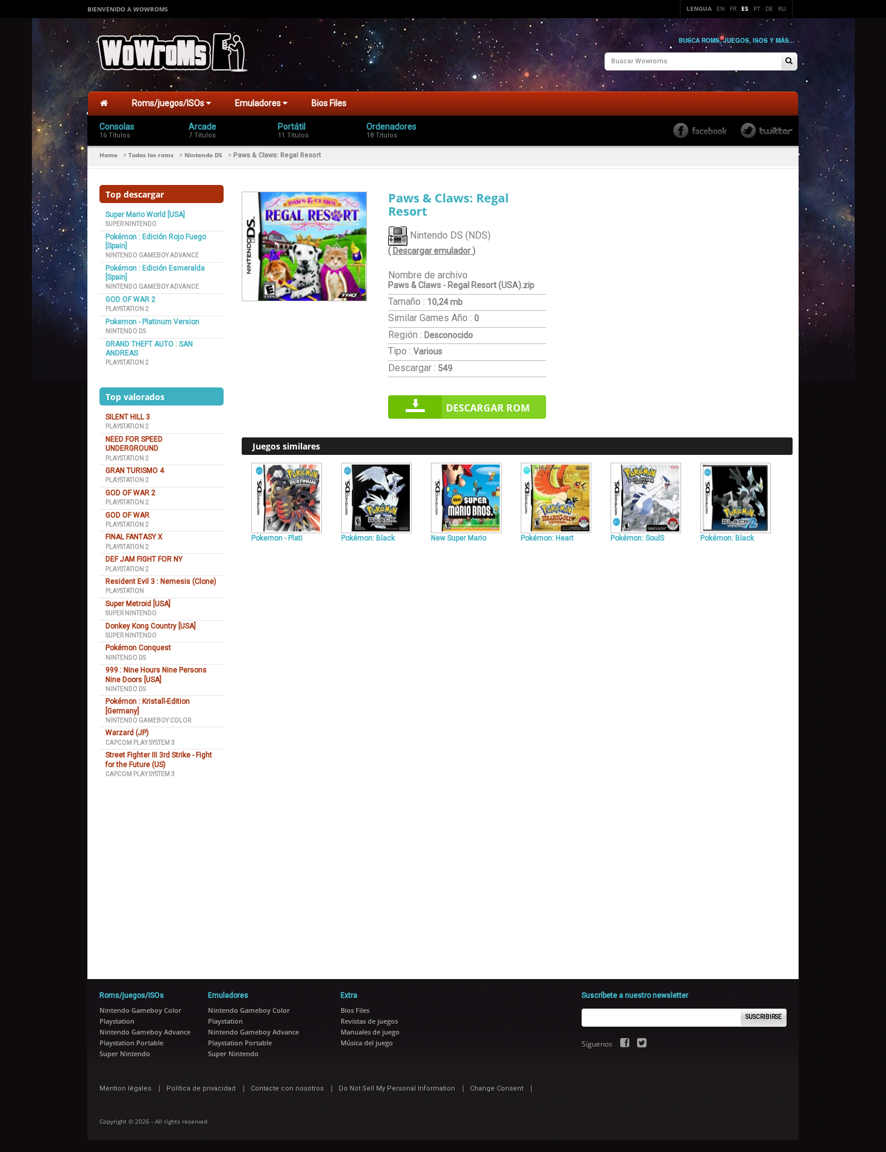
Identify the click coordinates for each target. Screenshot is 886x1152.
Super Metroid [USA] (138, 603)
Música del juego (367, 1042)
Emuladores (259, 103)
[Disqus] (517, 711)
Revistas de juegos (369, 1020)
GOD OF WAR (127, 515)
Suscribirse (764, 1016)
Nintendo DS (203, 155)
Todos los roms (151, 155)
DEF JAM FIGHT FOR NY (144, 559)
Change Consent (496, 1088)
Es (745, 8)
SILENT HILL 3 (127, 417)
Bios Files (329, 103)
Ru (782, 8)
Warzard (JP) (127, 732)
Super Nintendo (131, 224)
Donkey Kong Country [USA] (150, 626)
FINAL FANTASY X (134, 537)
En (721, 8)
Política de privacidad (201, 1088)
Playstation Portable (131, 1042)
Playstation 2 (127, 308)
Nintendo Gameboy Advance (152, 255)
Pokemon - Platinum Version (152, 322)
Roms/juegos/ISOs (169, 103)
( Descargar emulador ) (432, 250)
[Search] (789, 61)
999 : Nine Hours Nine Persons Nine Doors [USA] (156, 674)
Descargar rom (488, 408)
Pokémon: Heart (547, 538)
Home (108, 155)
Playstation (124, 590)
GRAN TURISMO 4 (134, 470)
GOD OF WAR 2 (130, 299)
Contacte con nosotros (287, 1088)
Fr (733, 8)
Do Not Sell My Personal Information (397, 1088)
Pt (757, 8)
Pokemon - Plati (277, 538)
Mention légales (125, 1088)
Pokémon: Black (368, 538)
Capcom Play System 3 (140, 742)
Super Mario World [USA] (145, 214)
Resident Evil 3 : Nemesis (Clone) (160, 581)
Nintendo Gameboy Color (148, 720)
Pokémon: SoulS (637, 538)
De (769, 8)
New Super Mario (458, 538)
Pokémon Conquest (138, 647)
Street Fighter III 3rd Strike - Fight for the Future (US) (158, 759)
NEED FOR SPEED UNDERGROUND (134, 443)
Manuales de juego (370, 1031)
